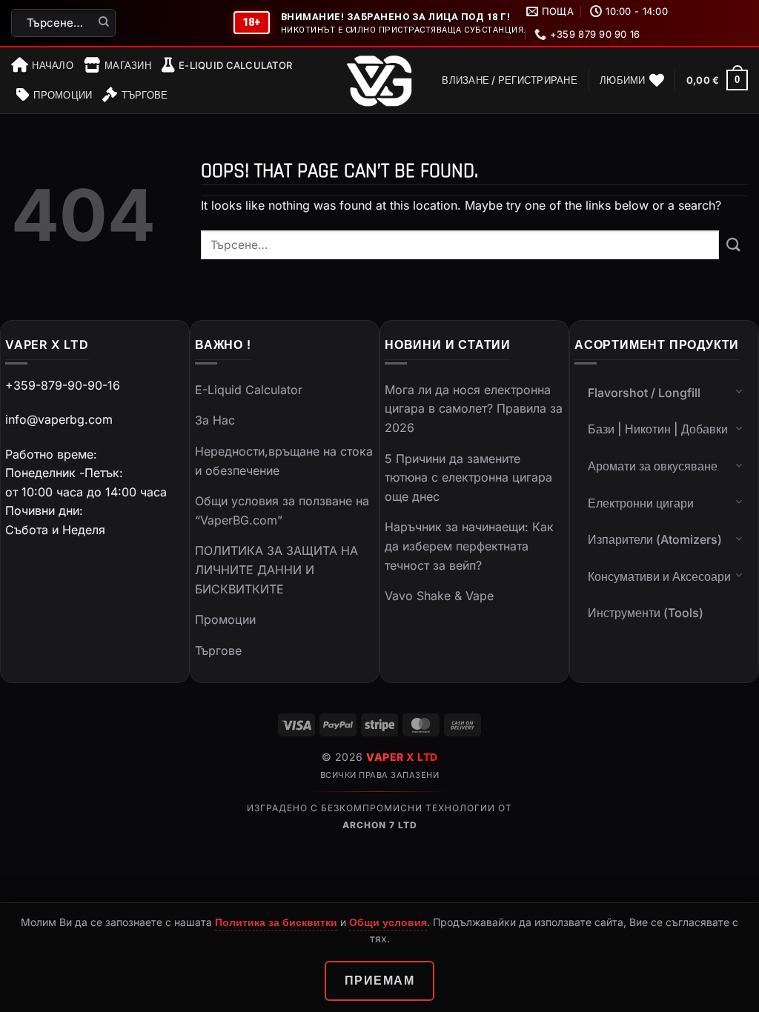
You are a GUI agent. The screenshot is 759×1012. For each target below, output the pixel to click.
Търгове (145, 95)
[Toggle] (739, 391)
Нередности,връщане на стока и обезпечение (284, 461)
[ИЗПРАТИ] (104, 22)
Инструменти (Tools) (645, 612)
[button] (509, 80)
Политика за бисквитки (276, 922)
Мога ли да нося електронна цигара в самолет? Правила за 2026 (474, 408)
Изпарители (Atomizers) (655, 539)
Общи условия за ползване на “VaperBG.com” (282, 510)
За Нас (215, 420)
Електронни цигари (641, 503)
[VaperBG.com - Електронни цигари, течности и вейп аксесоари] (379, 80)
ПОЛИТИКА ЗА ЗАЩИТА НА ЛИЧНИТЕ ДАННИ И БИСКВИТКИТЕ (276, 569)
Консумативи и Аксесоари (659, 576)
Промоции (62, 95)
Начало (52, 65)
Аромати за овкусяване (652, 466)
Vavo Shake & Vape (439, 595)
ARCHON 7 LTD (379, 824)
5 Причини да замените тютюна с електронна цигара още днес (468, 477)
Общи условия (388, 922)
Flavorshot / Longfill (644, 392)
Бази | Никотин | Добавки (658, 429)
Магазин (128, 65)
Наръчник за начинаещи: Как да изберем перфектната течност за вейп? (469, 545)
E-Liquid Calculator (235, 65)
